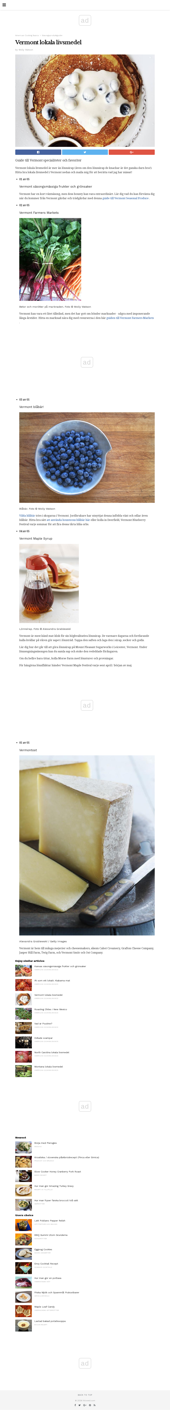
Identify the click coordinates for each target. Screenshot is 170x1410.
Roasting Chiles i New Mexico (50, 1009)
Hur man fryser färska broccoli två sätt (56, 1200)
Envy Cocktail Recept (46, 1263)
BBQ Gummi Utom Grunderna (50, 1235)
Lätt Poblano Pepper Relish (49, 1220)
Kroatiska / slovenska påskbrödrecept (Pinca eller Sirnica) (66, 1157)
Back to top (85, 1395)
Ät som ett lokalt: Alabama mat (52, 980)
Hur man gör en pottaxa (47, 1278)
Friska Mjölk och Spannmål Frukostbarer (56, 1292)
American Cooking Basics (27, 35)
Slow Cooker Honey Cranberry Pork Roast (57, 1171)
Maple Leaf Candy (44, 1306)
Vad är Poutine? (43, 1023)
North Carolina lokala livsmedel (51, 1052)
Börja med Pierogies (45, 1143)
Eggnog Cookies (43, 1249)
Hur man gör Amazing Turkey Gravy (54, 1186)
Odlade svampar (43, 1038)
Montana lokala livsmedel (48, 1066)
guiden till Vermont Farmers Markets (130, 318)
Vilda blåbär (27, 515)
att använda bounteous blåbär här (68, 520)
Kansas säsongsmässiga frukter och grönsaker (60, 966)
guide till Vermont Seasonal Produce (125, 198)
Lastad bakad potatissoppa (50, 1321)
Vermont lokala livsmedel (48, 995)
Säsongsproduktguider (52, 35)
